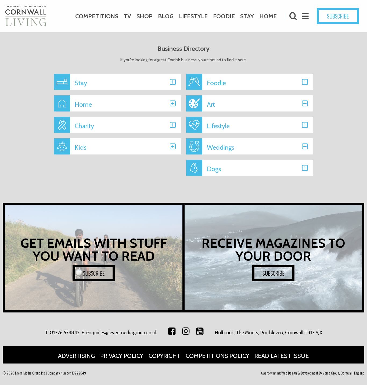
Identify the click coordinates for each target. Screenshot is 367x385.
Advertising (76, 355)
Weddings (220, 147)
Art (211, 104)
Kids (81, 147)
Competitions (96, 16)
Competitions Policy (217, 355)
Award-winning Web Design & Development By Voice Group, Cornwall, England (312, 373)
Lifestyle (193, 16)
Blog (166, 16)
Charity (84, 126)
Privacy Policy (121, 355)
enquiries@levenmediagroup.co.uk (121, 333)
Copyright (164, 355)
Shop (144, 16)
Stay (247, 16)
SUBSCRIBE (338, 16)
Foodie (224, 16)
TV (127, 16)
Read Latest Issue (281, 355)
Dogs (214, 169)
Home (268, 16)
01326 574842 (65, 333)
